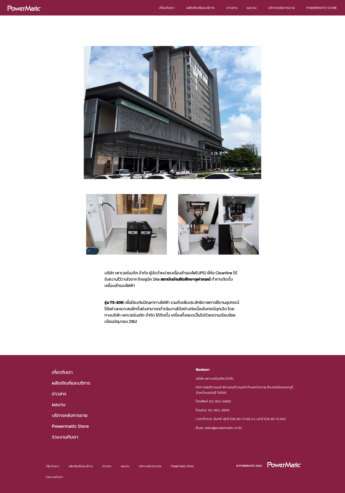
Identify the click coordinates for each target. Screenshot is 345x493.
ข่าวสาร (231, 7)
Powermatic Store (70, 426)
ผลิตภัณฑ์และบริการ (200, 7)
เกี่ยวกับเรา (167, 7)
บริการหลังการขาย (281, 7)
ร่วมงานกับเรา (65, 436)
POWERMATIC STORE (321, 7)
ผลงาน (252, 7)
